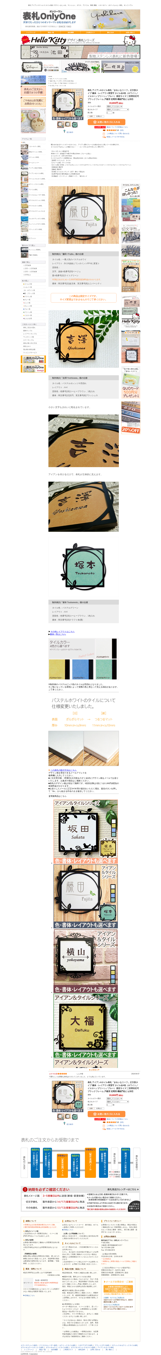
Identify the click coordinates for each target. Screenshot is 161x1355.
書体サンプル (27, 331)
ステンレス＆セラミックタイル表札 (125, 1345)
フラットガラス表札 (35, 229)
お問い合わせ (95, 1349)
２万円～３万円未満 (30, 272)
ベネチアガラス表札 (85, 1345)
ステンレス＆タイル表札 (37, 179)
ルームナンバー (34, 163)
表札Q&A (81, 1349)
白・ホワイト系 (29, 290)
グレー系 (27, 300)
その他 (24, 234)
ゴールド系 (28, 284)
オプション (32, 238)
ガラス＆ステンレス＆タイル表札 (83, 1347)
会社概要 (54, 1349)
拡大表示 (70, 132)
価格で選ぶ (53, 81)
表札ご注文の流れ (29, 327)
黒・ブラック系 (29, 293)
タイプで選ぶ (53, 83)
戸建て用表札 (33, 255)
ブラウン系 (28, 296)
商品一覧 (42, 1349)
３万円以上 (27, 275)
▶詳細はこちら (29, 1295)
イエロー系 (28, 315)
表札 (23, 142)
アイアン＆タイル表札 (36, 173)
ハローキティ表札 (35, 146)
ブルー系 (27, 309)
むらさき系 (28, 318)
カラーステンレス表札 (29, 1345)
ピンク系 (27, 303)
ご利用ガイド (68, 1349)
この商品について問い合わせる (118, 133)
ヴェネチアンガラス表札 (37, 219)
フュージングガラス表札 (37, 224)
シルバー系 (28, 287)
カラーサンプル (28, 340)
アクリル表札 (33, 189)
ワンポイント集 (28, 337)
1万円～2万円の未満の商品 (66, 81)
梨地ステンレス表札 (35, 152)
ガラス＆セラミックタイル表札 (57, 1347)
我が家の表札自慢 (29, 349)
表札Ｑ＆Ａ (27, 346)
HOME (50, 76)
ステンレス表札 (34, 157)
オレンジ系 (28, 306)
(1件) (122, 130)
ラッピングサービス (30, 352)
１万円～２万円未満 (30, 268)
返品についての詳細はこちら (117, 127)
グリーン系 (28, 312)
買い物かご (110, 1349)
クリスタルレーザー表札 (37, 195)
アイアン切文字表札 (35, 168)
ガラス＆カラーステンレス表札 (32, 1347)
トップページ (29, 1349)
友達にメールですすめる (116, 137)
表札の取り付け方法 (30, 343)
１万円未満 (27, 265)
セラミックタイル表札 (36, 184)
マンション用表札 (35, 250)
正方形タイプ (73, 83)
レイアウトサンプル (30, 334)
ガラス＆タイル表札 (35, 206)
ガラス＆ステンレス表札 (37, 200)
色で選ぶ (52, 85)
